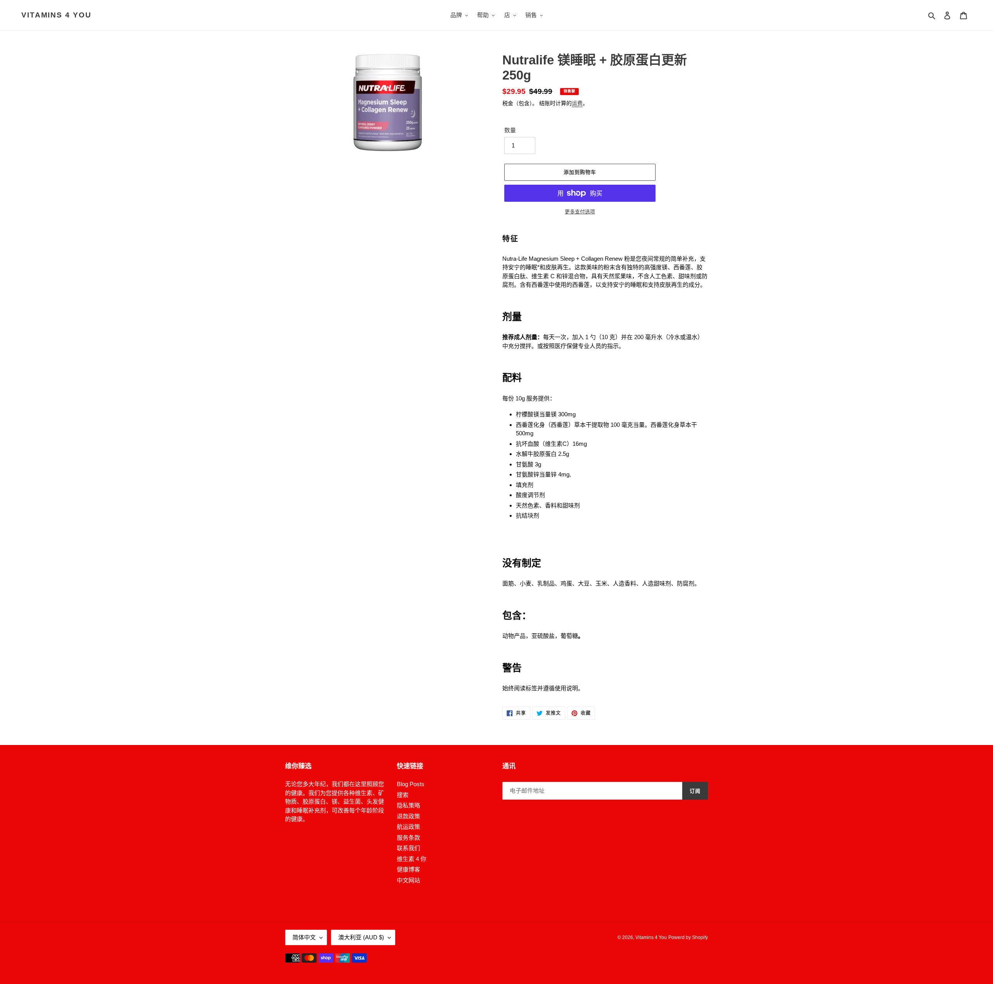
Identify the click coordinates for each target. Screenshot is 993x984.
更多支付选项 (580, 212)
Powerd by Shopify (688, 937)
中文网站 (408, 880)
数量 (510, 130)
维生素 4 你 (411, 859)
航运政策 (408, 826)
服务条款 (408, 837)
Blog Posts (410, 784)
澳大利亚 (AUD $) (361, 937)
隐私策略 (408, 805)
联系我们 (408, 848)
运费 (577, 103)
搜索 (402, 795)
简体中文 (304, 937)
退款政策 (408, 816)
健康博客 (408, 869)
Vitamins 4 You (56, 15)
